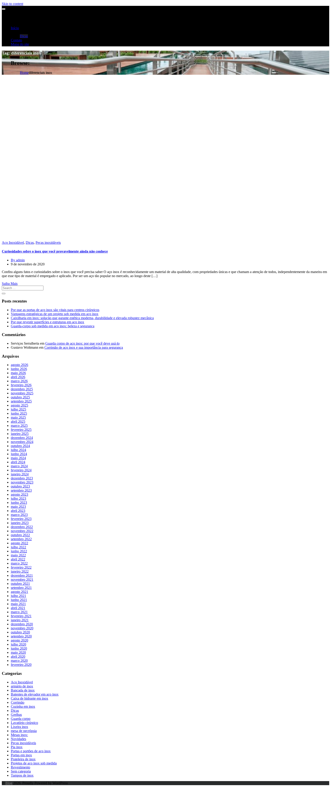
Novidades (18, 739)
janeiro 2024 (20, 474)
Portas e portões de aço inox (31, 751)
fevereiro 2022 (21, 567)
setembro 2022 (21, 539)
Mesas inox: (19, 735)
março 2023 (19, 515)
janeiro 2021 (20, 620)
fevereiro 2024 (21, 470)
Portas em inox (21, 755)
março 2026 (19, 381)
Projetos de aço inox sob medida (34, 763)
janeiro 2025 (20, 434)
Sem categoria (21, 771)
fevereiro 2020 (21, 665)
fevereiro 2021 (21, 616)
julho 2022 (18, 547)
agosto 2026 (19, 365)
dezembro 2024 (22, 438)
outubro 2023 (20, 486)
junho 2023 (19, 502)
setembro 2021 (21, 588)
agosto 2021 (19, 592)
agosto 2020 (19, 640)
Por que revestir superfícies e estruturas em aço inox (47, 322)
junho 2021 (19, 600)
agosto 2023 (19, 494)
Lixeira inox (19, 727)
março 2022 (19, 563)
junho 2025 (19, 413)
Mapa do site (20, 44)
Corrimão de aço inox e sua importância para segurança (83, 347)
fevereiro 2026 (21, 385)
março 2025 (19, 425)
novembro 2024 (22, 442)
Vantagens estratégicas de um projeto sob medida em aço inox (54, 314)
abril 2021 (18, 608)
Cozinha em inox (23, 706)
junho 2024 (19, 454)
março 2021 (19, 612)
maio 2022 (18, 555)
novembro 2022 (22, 531)
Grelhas (16, 714)
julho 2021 (18, 596)
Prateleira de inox (23, 759)
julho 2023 (18, 498)
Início (15, 28)
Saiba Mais (10, 283)
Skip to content (12, 4)
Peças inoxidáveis (48, 242)
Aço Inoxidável (13, 242)
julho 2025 (18, 409)
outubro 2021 (20, 583)
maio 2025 (18, 417)
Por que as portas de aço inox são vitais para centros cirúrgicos (55, 310)
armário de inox (22, 686)
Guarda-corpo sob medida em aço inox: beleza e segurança (52, 326)
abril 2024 (18, 462)
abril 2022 (18, 559)
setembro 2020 (21, 636)
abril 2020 (18, 656)
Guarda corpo (20, 719)
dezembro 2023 (22, 478)
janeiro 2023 (20, 523)
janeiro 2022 (20, 571)
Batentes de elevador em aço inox (35, 694)
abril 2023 (18, 511)
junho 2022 (19, 551)
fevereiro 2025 (21, 430)
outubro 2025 (20, 397)
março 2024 (19, 466)
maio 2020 (18, 652)
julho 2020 (18, 644)
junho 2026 (19, 369)
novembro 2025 (22, 393)
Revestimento (20, 767)
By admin (18, 260)
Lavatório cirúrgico (24, 723)
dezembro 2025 (22, 389)
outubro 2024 (20, 446)
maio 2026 (18, 373)
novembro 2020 (22, 628)
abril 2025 (18, 421)
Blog (8, 783)
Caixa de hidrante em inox (29, 698)
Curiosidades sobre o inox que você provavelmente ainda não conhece (55, 251)
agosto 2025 (19, 405)
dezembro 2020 (22, 624)
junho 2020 (19, 648)
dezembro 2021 (22, 575)
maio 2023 (18, 506)
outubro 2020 (20, 632)
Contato (16, 40)
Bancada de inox (23, 690)
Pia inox (17, 747)
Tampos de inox (22, 775)
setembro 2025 (21, 401)
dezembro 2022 (22, 527)
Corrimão (17, 702)
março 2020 (19, 660)
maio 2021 (18, 604)
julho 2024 (18, 450)
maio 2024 (18, 458)
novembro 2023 (22, 482)
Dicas (24, 36)
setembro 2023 (21, 490)
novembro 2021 (22, 579)
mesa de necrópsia (24, 731)
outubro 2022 (20, 535)
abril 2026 (18, 377)
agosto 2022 (19, 543)
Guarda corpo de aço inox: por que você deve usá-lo (82, 343)
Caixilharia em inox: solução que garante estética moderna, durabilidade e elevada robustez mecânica (82, 318)
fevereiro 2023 (21, 519)
